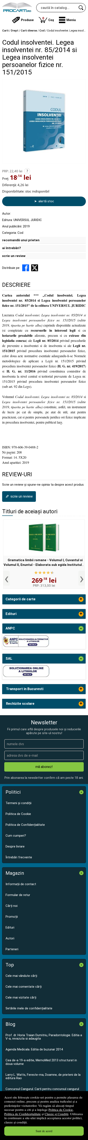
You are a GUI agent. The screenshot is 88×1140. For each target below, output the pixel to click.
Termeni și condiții (18, 803)
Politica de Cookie (60, 1109)
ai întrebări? (11, 248)
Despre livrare (15, 846)
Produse (27, 20)
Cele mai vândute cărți (21, 976)
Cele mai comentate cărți (24, 987)
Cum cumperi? (16, 836)
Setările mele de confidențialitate (29, 1008)
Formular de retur (18, 895)
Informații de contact (21, 884)
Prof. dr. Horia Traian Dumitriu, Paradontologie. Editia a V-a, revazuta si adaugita (44, 1037)
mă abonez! (44, 767)
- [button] (80, 628)
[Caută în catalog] (81, 7)
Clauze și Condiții (56, 1114)
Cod (20, 233)
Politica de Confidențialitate (22, 1114)
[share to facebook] (25, 267)
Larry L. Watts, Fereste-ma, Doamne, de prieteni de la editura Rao (43, 1076)
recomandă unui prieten (21, 240)
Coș (48, 19)
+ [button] (80, 599)
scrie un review (13, 256)
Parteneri (12, 949)
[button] (67, 20)
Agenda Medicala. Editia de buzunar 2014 (34, 1049)
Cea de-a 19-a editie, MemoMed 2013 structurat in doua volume (41, 1062)
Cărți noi (12, 906)
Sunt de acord (44, 1131)
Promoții (12, 917)
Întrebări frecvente (19, 857)
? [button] (27, 171)
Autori (10, 938)
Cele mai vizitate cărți (21, 997)
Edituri (10, 927)
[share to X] (34, 267)
